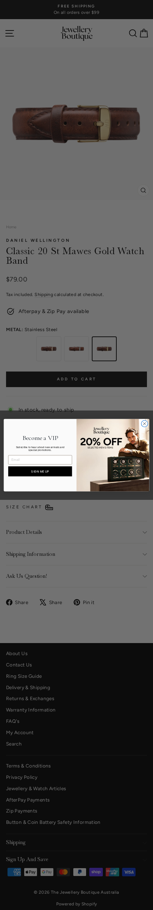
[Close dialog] (144, 423)
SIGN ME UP (40, 471)
